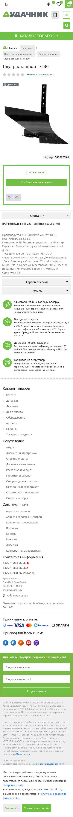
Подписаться (36, 691)
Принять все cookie (36, 808)
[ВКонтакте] (13, 643)
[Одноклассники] (21, 643)
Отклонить (12, 808)
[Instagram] (36, 643)
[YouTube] (28, 643)
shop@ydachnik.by (20, 754)
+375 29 (14, 563)
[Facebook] (5, 643)
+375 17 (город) (19, 573)
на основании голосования (46, 763)
